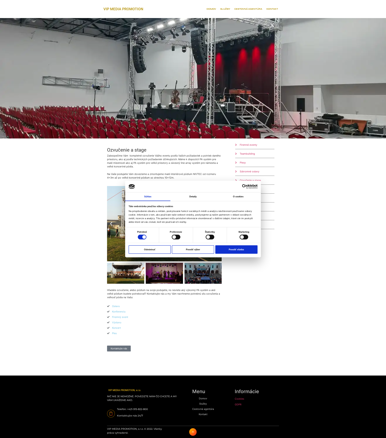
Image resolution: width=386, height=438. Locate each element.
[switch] (176, 237)
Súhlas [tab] (148, 196)
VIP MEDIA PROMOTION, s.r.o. (124, 390)
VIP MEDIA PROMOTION (123, 9)
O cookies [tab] (238, 196)
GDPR (238, 404)
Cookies (239, 398)
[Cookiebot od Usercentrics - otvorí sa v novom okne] (244, 186)
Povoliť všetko (236, 249)
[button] (111, 223)
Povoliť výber (193, 249)
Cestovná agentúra (248, 9)
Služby (225, 9)
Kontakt (272, 9)
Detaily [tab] (193, 196)
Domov (211, 9)
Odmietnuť (149, 249)
